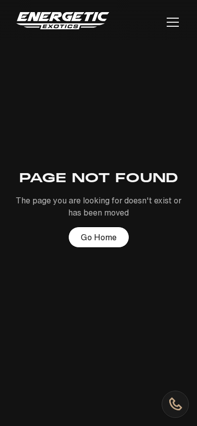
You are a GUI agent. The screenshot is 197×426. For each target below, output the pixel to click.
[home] (63, 22)
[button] (171, 22)
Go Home (99, 237)
